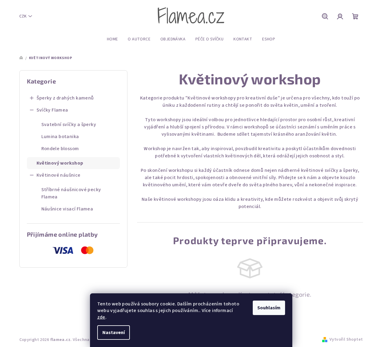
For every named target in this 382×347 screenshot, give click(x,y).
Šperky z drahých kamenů (65, 98)
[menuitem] (112, 39)
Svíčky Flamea (52, 110)
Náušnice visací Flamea (67, 209)
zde (101, 317)
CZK (23, 16)
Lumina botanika (60, 136)
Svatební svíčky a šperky (68, 124)
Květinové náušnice (59, 175)
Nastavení (113, 332)
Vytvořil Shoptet (346, 339)
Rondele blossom (60, 148)
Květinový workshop (60, 163)
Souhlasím (269, 307)
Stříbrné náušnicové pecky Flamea (71, 193)
